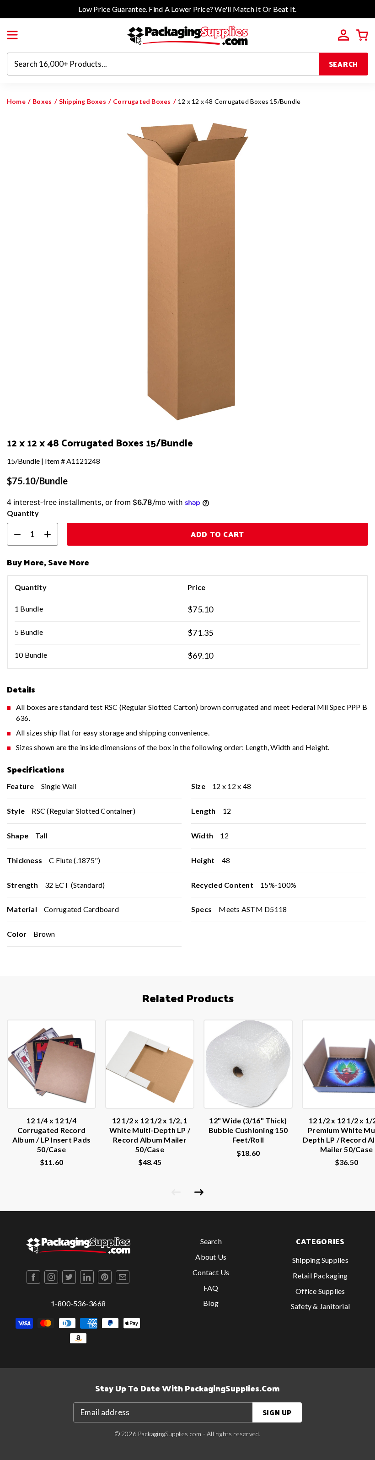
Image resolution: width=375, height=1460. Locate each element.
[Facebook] (33, 1277)
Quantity (23, 513)
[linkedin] (87, 1277)
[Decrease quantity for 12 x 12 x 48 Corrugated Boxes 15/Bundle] (14, 534)
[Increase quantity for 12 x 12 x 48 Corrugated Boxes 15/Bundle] (51, 534)
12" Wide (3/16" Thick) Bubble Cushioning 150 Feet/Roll (248, 1130)
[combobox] (163, 64)
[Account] (343, 35)
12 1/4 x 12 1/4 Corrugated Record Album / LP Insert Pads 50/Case (51, 1134)
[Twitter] (69, 1277)
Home (16, 101)
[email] (122, 1277)
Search (344, 64)
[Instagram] (51, 1277)
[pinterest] (105, 1277)
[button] (12, 35)
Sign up (277, 1412)
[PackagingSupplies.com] (187, 34)
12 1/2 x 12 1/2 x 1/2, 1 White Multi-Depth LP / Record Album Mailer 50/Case (149, 1134)
